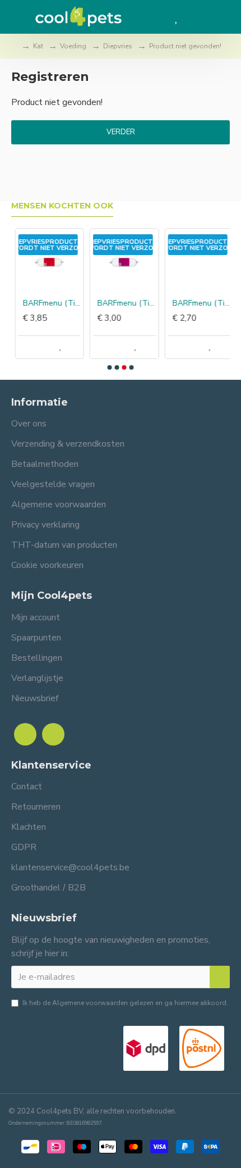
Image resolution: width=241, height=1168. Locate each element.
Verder (120, 132)
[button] (110, 367)
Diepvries (117, 46)
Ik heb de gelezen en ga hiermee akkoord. (125, 1002)
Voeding (73, 46)
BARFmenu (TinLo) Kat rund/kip (197, 303)
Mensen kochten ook (62, 206)
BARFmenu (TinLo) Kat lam (122, 303)
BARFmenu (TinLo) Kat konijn (48, 303)
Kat (38, 46)
